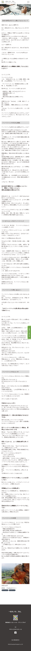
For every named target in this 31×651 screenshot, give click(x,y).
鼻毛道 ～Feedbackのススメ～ (9, 588)
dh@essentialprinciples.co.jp (15, 629)
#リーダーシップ (12, 590)
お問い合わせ (29, 332)
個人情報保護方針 (15, 640)
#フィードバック (5, 590)
